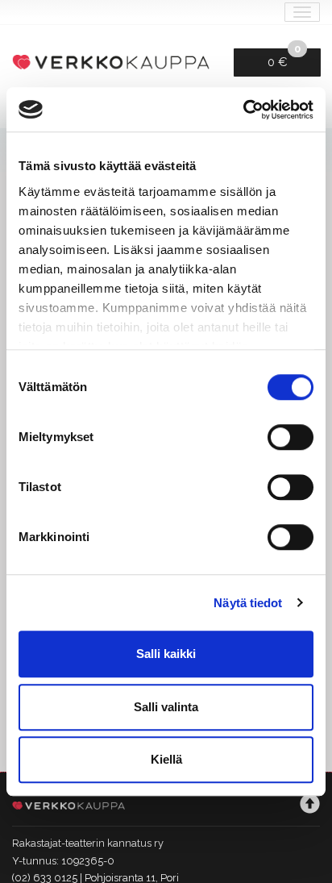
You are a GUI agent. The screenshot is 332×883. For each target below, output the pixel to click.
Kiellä (166, 759)
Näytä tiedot (248, 603)
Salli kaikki (166, 653)
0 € (284, 58)
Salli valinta (166, 707)
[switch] (290, 437)
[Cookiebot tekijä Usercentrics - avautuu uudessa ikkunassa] (242, 109)
